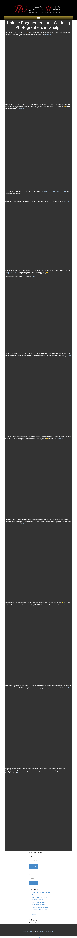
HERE (34, 276)
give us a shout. (13, 273)
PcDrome (50, 937)
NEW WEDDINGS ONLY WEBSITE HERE (54, 191)
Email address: (33, 857)
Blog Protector (41, 937)
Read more (48, 35)
